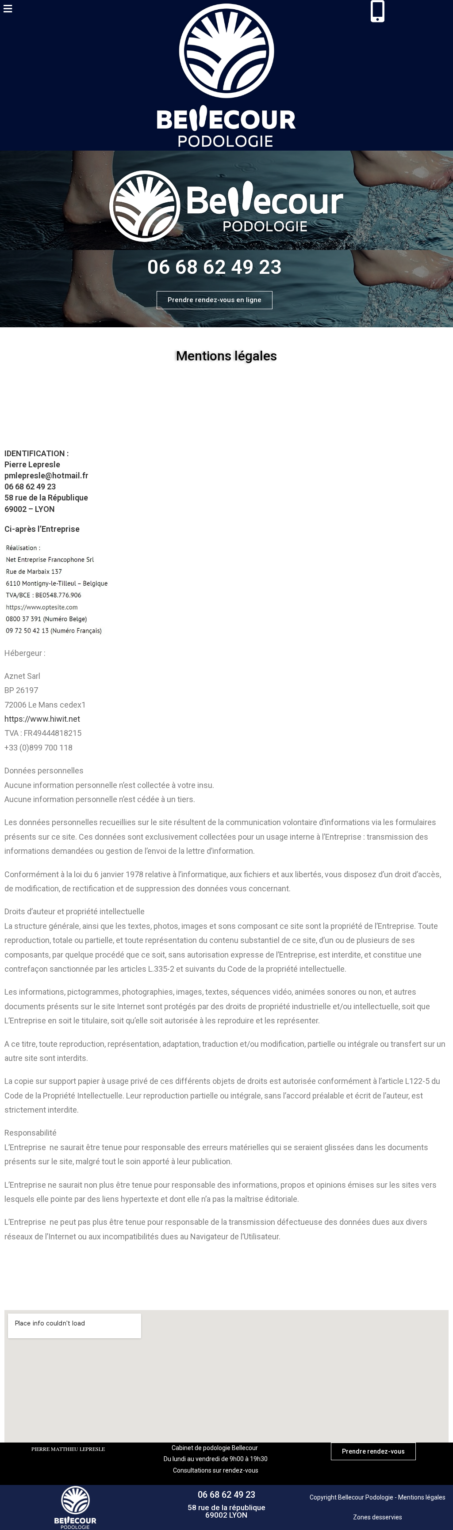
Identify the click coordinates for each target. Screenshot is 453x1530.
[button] (7, 8)
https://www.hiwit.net (42, 718)
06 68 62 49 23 (226, 1494)
